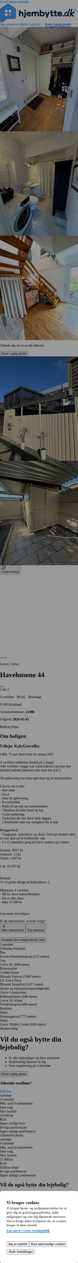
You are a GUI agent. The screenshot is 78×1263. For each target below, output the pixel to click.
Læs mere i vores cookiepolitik (28, 1230)
